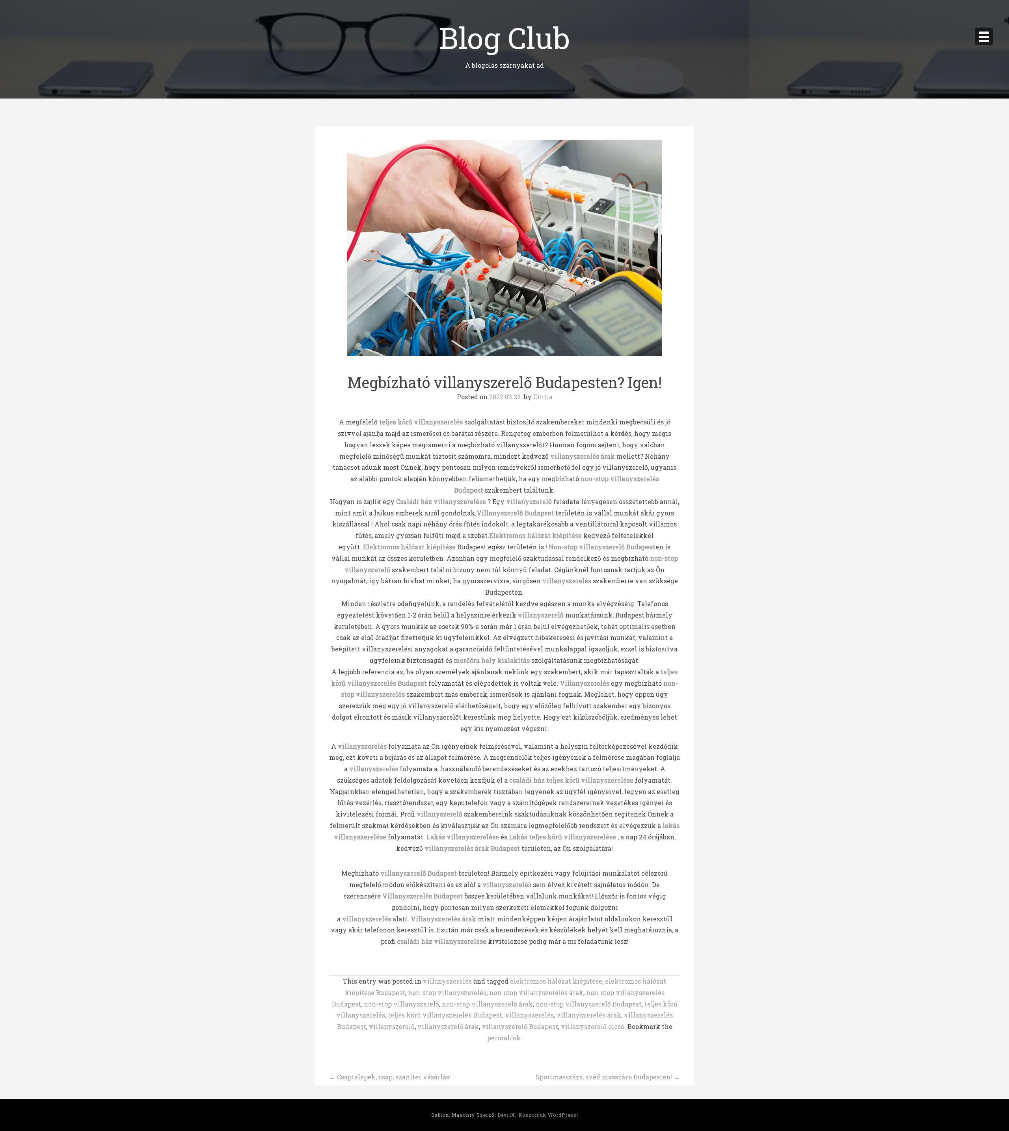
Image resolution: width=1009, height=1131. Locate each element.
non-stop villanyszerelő (401, 1004)
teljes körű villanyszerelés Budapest (445, 1015)
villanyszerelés (362, 746)
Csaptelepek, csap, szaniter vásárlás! (390, 1077)
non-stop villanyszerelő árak (487, 1004)
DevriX (506, 1115)
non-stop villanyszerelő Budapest (589, 1004)
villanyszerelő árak (448, 1026)
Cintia (543, 397)
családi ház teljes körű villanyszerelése (571, 780)
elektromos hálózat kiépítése (556, 981)
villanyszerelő (392, 1026)
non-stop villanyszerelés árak (536, 992)
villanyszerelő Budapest (520, 1026)
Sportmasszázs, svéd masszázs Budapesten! (608, 1077)
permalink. (504, 1038)
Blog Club (504, 37)
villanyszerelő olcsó (592, 1026)
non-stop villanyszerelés (447, 992)
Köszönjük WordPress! (548, 1115)
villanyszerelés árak (589, 1015)
